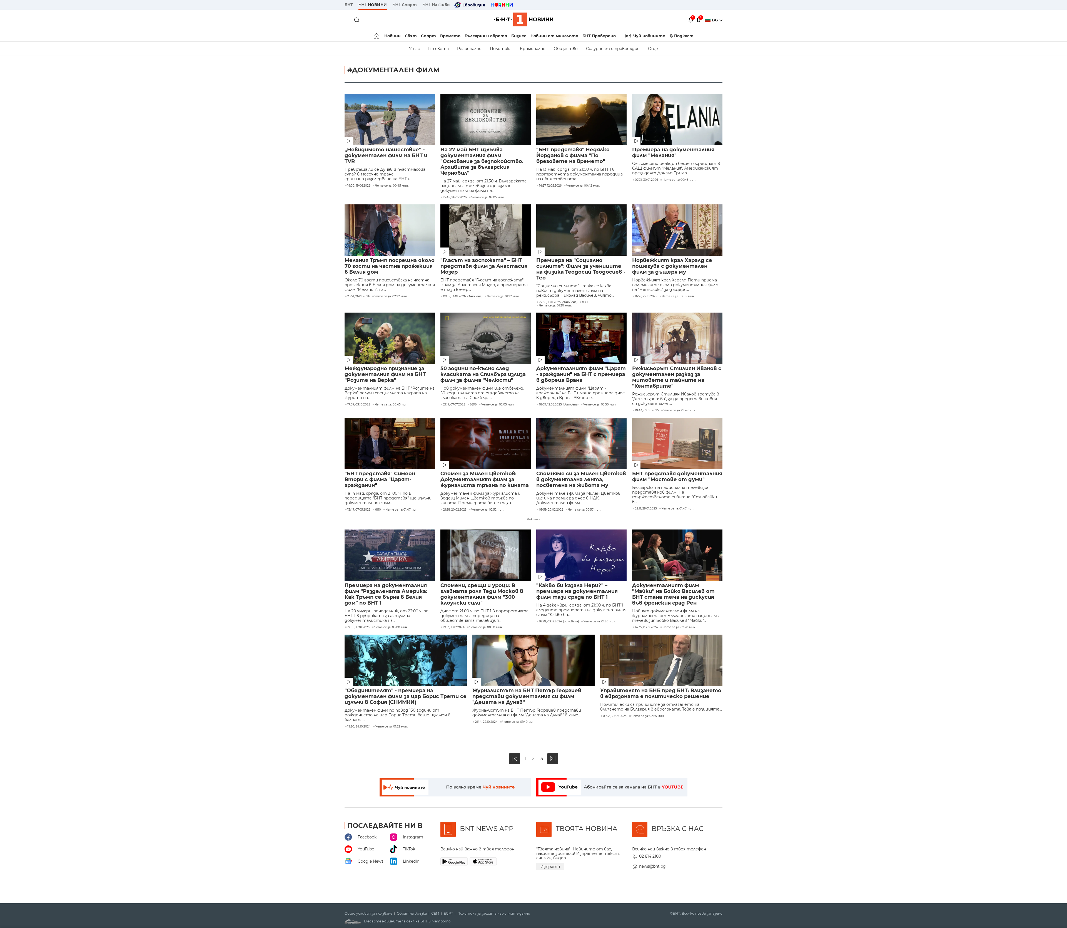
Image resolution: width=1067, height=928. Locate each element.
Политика (501, 48)
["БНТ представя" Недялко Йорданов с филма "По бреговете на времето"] (581, 119)
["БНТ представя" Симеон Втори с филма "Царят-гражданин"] (390, 443)
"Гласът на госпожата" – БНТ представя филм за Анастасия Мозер (483, 266)
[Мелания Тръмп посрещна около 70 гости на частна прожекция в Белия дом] (390, 230)
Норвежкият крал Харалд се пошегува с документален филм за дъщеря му (672, 266)
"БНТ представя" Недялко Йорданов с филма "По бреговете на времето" (573, 155)
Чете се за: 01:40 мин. (518, 722)
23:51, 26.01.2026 (358, 296)
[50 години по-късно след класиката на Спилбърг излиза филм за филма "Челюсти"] (485, 338)
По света (438, 48)
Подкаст (684, 35)
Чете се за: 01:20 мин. (600, 621)
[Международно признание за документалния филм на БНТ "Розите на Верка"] (390, 338)
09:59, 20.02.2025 (551, 509)
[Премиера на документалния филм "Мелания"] (677, 119)
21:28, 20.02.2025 (455, 509)
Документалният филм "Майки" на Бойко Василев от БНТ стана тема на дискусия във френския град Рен (673, 594)
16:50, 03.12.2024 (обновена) (559, 621)
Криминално (532, 48)
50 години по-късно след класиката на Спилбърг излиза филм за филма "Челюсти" (483, 374)
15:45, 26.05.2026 (455, 197)
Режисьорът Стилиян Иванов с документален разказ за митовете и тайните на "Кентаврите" (676, 377)
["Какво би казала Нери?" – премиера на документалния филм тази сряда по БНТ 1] (581, 555)
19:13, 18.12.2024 (454, 627)
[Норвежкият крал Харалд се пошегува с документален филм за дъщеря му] (677, 230)
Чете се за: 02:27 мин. (391, 296)
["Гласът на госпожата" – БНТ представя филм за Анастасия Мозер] (485, 230)
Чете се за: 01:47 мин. (680, 410)
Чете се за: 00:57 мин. (584, 509)
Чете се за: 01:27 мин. (503, 296)
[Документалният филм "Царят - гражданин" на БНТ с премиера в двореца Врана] (581, 338)
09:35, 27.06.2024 (615, 716)
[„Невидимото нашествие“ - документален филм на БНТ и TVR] (390, 119)
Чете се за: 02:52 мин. (487, 509)
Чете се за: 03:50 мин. (599, 404)
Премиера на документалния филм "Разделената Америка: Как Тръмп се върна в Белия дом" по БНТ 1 (386, 594)
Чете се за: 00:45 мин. (391, 185)
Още (653, 48)
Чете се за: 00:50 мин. (486, 627)
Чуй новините (649, 35)
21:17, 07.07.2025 (454, 404)
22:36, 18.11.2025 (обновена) (558, 302)
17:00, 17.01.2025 (358, 627)
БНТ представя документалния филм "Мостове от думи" (677, 476)
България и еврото (486, 35)
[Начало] (377, 35)
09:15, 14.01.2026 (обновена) (462, 296)
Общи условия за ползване (368, 913)
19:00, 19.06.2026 (358, 185)
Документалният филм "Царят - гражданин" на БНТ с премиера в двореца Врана (581, 374)
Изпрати (550, 866)
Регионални (469, 48)
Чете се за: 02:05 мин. (487, 197)
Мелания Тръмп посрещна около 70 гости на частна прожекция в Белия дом (390, 266)
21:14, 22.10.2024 (486, 722)
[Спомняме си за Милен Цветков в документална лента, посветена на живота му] (581, 443)
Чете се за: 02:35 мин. (678, 296)
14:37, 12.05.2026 (550, 185)
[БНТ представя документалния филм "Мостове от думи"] (677, 443)
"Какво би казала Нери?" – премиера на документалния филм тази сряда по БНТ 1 (577, 591)
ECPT (448, 913)
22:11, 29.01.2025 (646, 508)
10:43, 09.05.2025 (647, 410)
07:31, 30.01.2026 (646, 180)
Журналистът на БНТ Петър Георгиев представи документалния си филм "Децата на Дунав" (526, 696)
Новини (392, 35)
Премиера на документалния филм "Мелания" (673, 153)
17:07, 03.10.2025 (358, 404)
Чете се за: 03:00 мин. (391, 627)
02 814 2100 (650, 856)
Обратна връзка (412, 913)
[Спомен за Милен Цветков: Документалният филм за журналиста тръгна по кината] (485, 443)
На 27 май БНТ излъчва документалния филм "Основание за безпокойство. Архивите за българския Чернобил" (481, 161)
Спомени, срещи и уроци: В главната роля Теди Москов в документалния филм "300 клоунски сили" (481, 594)
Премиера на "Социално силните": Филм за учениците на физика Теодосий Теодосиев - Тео (580, 269)
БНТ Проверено (599, 35)
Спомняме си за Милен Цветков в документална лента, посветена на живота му (581, 479)
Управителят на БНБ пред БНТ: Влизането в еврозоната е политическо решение (660, 693)
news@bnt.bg (652, 866)
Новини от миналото (554, 35)
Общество (566, 48)
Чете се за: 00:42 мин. (583, 185)
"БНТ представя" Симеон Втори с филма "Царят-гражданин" (380, 479)
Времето (450, 35)
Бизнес (518, 35)
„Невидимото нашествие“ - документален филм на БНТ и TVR (386, 155)
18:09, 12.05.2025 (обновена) (559, 404)
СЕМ (435, 913)
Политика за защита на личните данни (493, 913)
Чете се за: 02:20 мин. (679, 627)
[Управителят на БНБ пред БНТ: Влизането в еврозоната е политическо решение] (661, 660)
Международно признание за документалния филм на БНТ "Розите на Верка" (385, 374)
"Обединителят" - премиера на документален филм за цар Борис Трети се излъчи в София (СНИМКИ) (406, 696)
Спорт (428, 35)
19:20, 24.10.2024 (359, 726)
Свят (411, 35)
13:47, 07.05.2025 (358, 509)
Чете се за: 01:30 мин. (555, 305)
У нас (414, 48)
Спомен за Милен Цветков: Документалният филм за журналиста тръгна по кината (484, 479)
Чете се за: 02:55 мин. (648, 716)
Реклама (533, 519)
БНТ (349, 4)
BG (715, 20)
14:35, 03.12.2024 (646, 627)
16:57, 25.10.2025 (646, 296)
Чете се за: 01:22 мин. (391, 726)
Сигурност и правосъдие (613, 48)
